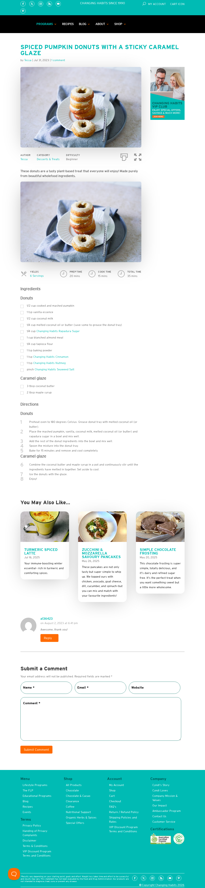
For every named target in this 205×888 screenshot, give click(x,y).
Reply (48, 638)
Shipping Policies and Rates (123, 819)
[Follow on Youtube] (58, 3)
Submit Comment (36, 749)
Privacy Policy (32, 825)
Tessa (24, 159)
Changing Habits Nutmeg (49, 363)
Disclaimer (29, 840)
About (100, 24)
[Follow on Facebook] (23, 3)
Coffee (70, 806)
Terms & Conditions (35, 846)
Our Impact (159, 805)
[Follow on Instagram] (40, 3)
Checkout (115, 801)
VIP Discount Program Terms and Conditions (37, 853)
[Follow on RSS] (49, 3)
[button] (137, 156)
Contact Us (159, 816)
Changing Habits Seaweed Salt (54, 369)
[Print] (124, 156)
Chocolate (72, 790)
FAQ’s (112, 806)
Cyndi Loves (160, 790)
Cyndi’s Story (160, 785)
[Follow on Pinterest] (23, 11)
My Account (157, 4)
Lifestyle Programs (35, 785)
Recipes (68, 24)
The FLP (28, 790)
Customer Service (163, 821)
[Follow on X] (31, 3)
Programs (44, 24)
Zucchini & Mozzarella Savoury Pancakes (101, 553)
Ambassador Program (166, 810)
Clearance (72, 801)
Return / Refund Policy (124, 812)
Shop (118, 24)
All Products (74, 785)
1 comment (58, 60)
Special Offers (75, 822)
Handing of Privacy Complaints (35, 833)
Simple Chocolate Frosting (158, 551)
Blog (82, 24)
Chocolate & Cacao (78, 795)
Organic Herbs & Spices (81, 817)
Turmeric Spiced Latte (41, 551)
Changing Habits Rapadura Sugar (58, 331)
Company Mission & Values (165, 798)
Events (27, 812)
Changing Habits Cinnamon (50, 356)
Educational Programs (37, 795)
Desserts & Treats (48, 159)
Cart (112, 795)
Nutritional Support (78, 812)
